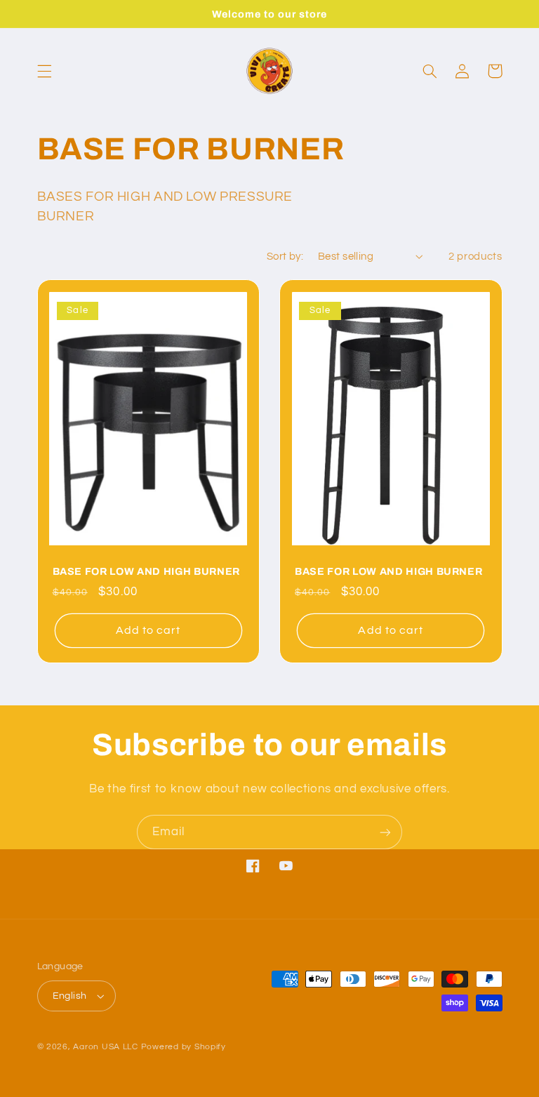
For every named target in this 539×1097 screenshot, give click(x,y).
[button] (44, 71)
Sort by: (285, 256)
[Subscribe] (385, 832)
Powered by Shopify (183, 1047)
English (70, 996)
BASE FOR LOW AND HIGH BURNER (146, 571)
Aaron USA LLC (105, 1047)
